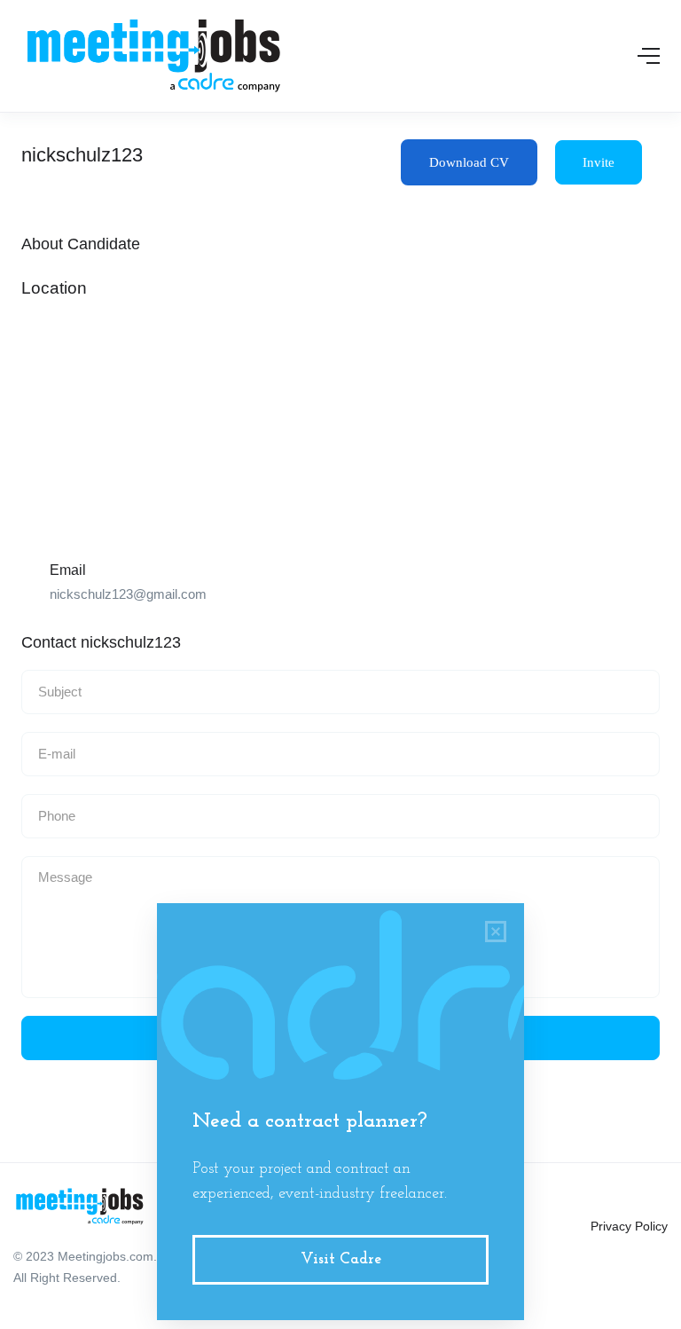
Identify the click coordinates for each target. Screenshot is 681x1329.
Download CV (469, 162)
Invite (598, 162)
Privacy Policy (629, 1226)
